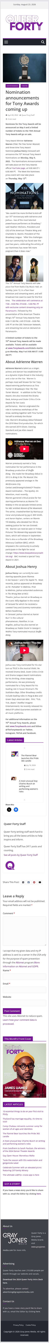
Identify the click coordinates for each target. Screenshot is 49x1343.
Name (7, 970)
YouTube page (18, 168)
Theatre (24, 86)
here (39, 1193)
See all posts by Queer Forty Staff (21, 854)
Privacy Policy (18, 1325)
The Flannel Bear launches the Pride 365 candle (30, 758)
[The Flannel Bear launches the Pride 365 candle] (15, 753)
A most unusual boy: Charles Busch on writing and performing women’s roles (28, 786)
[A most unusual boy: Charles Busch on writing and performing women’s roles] (13, 779)
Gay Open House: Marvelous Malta (18, 1155)
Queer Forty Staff (28, 115)
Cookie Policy (31, 1325)
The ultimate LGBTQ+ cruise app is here (21, 1175)
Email (6, 983)
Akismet (20, 962)
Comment (9, 913)
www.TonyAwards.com (18, 348)
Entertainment (12, 86)
